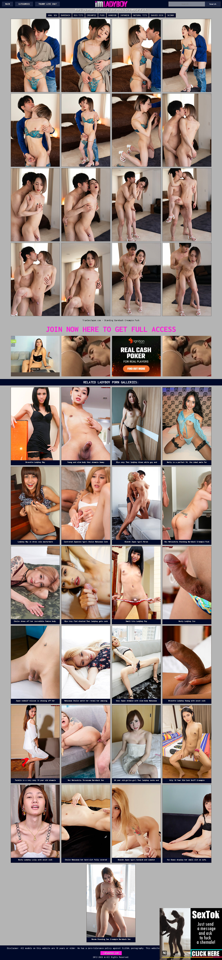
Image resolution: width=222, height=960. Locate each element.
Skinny (170, 15)
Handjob (112, 15)
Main (7, 4)
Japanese (124, 15)
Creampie (91, 15)
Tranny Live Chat (47, 4)
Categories (24, 4)
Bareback (65, 15)
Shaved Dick (157, 15)
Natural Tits (140, 15)
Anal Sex (52, 15)
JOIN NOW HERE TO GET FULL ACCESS (111, 329)
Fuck (102, 15)
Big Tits (78, 15)
